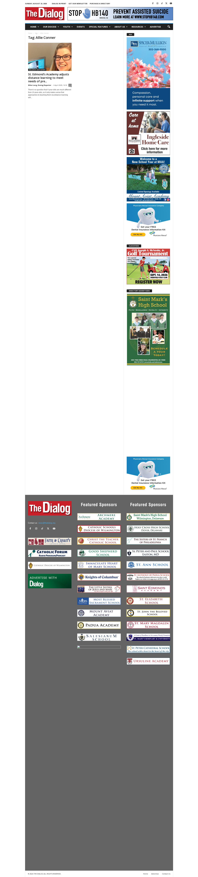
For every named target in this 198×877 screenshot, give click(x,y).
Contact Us (166, 874)
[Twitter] (166, 3)
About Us (120, 26)
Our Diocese (49, 26)
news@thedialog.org (46, 523)
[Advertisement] (148, 410)
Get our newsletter (78, 3)
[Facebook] (153, 3)
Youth (66, 26)
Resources (137, 26)
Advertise (155, 26)
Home (33, 26)
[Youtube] (171, 3)
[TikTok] (162, 3)
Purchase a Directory (100, 3)
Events (81, 26)
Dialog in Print (59, 3)
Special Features (98, 26)
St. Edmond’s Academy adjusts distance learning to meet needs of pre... (48, 77)
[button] (169, 27)
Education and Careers (37, 70)
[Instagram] (157, 3)
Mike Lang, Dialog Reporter (39, 85)
